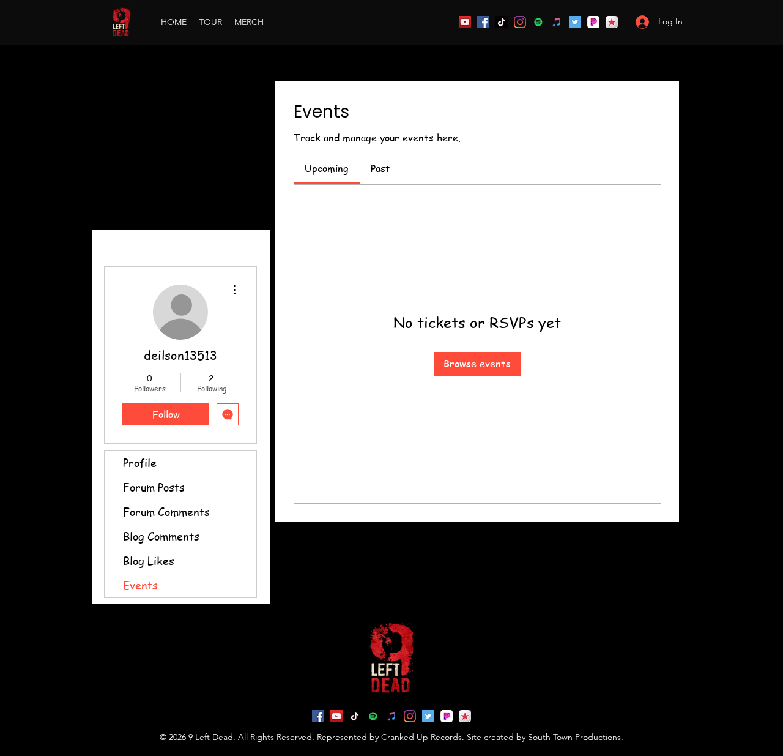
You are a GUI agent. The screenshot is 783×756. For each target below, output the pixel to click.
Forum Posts (154, 487)
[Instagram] (520, 22)
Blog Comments (161, 536)
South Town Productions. (575, 737)
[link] (327, 168)
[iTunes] (557, 22)
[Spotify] (538, 22)
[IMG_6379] (612, 22)
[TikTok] (501, 22)
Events (140, 585)
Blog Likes (148, 560)
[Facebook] (483, 22)
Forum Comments (166, 511)
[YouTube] (465, 22)
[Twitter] (575, 22)
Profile (140, 462)
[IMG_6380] (593, 22)
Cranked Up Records (421, 737)
